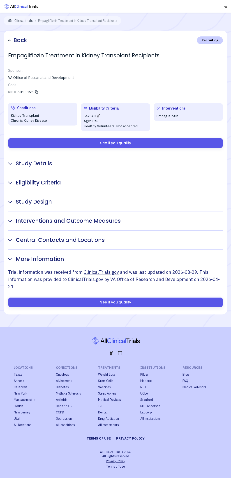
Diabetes (62, 387)
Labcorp (146, 412)
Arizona (19, 381)
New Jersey (22, 412)
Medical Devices (109, 400)
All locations (22, 425)
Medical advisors (194, 387)
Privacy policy (130, 438)
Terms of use (99, 438)
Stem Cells (105, 381)
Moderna (146, 381)
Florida (18, 406)
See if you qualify (115, 143)
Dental (103, 412)
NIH (143, 387)
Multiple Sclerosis (68, 393)
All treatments (108, 425)
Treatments (109, 367)
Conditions (67, 367)
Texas (18, 375)
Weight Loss (107, 375)
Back (20, 40)
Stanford (146, 400)
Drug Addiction (108, 419)
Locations (23, 367)
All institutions (150, 419)
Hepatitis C (64, 406)
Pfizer (144, 375)
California (21, 387)
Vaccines (104, 387)
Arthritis (61, 400)
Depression (64, 419)
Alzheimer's (64, 381)
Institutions (153, 367)
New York (20, 393)
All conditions (65, 425)
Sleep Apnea (107, 393)
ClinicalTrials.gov (101, 272)
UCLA (144, 393)
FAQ (185, 381)
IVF (100, 406)
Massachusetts (24, 400)
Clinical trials (23, 21)
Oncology (62, 375)
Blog (185, 375)
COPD (60, 412)
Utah (17, 419)
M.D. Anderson (150, 406)
